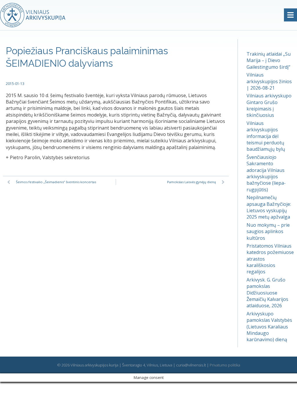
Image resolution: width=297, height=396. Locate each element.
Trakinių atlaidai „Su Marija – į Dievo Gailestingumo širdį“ (269, 60)
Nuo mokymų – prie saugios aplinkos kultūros (268, 231)
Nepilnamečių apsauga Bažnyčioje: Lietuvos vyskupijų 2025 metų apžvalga (269, 207)
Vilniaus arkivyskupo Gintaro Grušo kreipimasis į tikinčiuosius (269, 105)
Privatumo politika (225, 365)
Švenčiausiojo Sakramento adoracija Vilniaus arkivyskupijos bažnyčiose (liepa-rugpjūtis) (266, 173)
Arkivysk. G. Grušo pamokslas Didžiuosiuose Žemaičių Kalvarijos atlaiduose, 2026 (267, 293)
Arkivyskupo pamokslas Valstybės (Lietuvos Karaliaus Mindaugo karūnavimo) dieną (269, 326)
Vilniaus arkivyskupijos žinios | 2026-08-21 (269, 81)
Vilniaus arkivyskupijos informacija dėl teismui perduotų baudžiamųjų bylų (266, 136)
